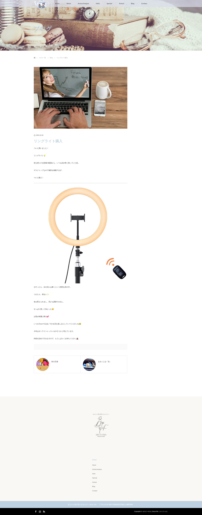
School (121, 3)
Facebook (35, 511)
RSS (43, 511)
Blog (132, 3)
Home (57, 3)
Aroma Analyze (83, 3)
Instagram (39, 511)
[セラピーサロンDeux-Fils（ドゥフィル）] (101, 448)
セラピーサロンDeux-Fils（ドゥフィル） (155, 511)
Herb (98, 3)
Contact (144, 3)
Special (109, 3)
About (69, 3)
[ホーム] (34, 55)
